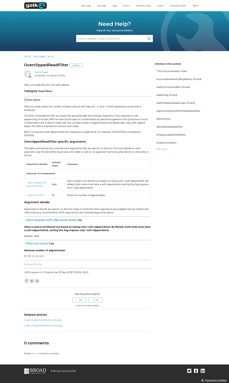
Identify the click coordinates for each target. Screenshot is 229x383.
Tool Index (101, 6)
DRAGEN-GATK (143, 6)
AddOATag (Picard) (166, 95)
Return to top (34, 264)
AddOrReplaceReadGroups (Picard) (175, 103)
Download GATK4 (178, 6)
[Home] (35, 5)
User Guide (86, 6)
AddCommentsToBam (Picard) (173, 87)
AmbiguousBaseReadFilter (171, 134)
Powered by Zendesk (216, 380)
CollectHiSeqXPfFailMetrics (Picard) (43, 325)
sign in (34, 353)
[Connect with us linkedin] (203, 371)
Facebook (26, 283)
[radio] (79, 299)
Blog (115, 6)
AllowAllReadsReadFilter (169, 126)
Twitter (31, 283)
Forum (126, 6)
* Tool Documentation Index (171, 71)
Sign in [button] (196, 5)
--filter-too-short (35, 195)
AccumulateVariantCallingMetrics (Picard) (178, 79)
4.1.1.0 (51, 56)
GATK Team (41, 72)
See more (161, 149)
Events (160, 6)
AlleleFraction (163, 118)
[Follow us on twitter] (189, 371)
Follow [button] (76, 65)
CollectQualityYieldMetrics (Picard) (42, 320)
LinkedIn (37, 283)
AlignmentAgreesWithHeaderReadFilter (178, 111)
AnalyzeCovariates (166, 142)
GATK (27, 56)
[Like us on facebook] (196, 371)
